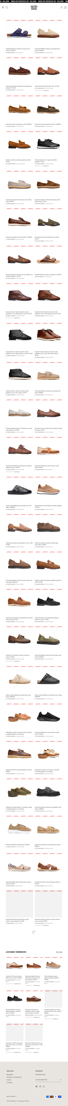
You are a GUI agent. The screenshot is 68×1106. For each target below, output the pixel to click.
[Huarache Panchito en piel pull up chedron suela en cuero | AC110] (19, 450)
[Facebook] (36, 1086)
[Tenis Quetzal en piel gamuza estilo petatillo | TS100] (48, 490)
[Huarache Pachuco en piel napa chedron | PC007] (48, 866)
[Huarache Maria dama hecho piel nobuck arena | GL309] (19, 866)
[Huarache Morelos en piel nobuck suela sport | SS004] (48, 716)
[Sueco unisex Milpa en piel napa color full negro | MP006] (19, 490)
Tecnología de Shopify (23, 1101)
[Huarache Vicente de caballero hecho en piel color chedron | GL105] (34, 999)
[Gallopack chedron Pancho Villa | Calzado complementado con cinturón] (19, 716)
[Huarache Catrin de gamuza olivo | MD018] (48, 108)
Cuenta (9, 1080)
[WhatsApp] (44, 1086)
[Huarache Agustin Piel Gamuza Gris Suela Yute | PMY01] (19, 184)
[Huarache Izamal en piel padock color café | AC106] (19, 527)
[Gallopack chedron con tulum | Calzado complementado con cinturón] (48, 754)
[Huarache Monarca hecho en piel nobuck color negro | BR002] (53, 999)
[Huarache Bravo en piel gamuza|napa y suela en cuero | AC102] (48, 602)
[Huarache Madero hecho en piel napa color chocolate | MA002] (19, 564)
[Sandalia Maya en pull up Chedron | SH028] (48, 259)
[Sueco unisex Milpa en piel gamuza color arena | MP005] (19, 679)
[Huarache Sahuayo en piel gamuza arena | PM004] (48, 829)
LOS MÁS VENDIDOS (16, 952)
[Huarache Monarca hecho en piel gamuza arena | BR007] (48, 375)
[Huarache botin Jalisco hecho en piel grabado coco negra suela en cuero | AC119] (19, 336)
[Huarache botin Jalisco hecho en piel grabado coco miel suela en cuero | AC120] (48, 296)
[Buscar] (7, 7)
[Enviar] (60, 1080)
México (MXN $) (11, 1096)
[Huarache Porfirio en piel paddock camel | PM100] (19, 754)
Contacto (9, 1082)
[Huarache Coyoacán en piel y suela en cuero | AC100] (19, 639)
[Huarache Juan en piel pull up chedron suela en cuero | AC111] (48, 412)
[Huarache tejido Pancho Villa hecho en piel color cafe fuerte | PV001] (34, 965)
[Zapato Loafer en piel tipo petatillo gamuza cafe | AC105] (48, 564)
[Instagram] (40, 1086)
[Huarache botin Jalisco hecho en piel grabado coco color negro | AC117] (19, 375)
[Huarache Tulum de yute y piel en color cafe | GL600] (14, 965)
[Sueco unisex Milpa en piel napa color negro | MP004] (48, 679)
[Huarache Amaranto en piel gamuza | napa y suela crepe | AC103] (19, 602)
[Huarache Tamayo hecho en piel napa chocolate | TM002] (48, 527)
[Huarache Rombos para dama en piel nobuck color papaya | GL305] (19, 903)
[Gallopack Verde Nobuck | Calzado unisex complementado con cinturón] (19, 791)
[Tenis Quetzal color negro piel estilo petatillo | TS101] (48, 144)
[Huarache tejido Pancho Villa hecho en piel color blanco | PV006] (19, 412)
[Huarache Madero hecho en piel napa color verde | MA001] (48, 639)
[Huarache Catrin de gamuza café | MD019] (19, 108)
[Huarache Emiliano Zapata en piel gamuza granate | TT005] (19, 70)
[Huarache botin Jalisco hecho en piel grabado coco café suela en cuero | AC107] (19, 296)
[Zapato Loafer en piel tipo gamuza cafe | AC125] (19, 144)
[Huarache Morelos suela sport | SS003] (19, 829)
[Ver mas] (34, 932)
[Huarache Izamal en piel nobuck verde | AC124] (48, 221)
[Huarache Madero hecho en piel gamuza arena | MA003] (48, 33)
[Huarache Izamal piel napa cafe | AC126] (48, 70)
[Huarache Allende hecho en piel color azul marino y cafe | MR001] (34, 1032)
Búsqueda (10, 1074)
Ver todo (59, 952)
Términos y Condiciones (14, 1077)
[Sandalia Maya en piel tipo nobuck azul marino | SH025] (19, 33)
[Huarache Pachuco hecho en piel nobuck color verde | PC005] (48, 903)
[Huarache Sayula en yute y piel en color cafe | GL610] (48, 450)
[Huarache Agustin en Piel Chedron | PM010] (19, 221)
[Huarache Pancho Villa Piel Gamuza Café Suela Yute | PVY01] (48, 184)
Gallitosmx (13, 1101)
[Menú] (3, 7)
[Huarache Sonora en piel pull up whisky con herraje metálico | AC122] (19, 259)
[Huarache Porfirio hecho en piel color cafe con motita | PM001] (14, 1032)
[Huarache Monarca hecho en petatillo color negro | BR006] (48, 791)
